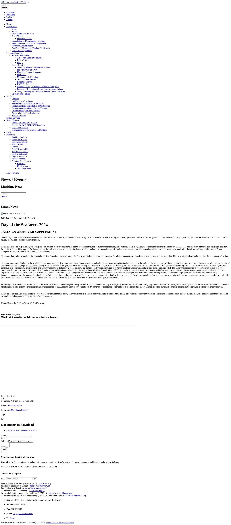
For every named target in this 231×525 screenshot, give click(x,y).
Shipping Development (21, 161)
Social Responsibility (21, 149)
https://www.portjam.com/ (36, 488)
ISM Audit (21, 74)
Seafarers (10, 96)
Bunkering (21, 163)
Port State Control (24, 82)
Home (9, 24)
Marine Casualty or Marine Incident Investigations (38, 86)
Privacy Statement (66, 523)
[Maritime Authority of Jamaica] (15, 2)
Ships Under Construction (23, 34)
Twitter (9, 19)
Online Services (13, 118)
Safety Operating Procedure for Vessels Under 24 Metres (41, 91)
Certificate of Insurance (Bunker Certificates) (31, 48)
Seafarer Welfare (19, 115)
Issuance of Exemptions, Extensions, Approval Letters (40, 89)
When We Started (19, 139)
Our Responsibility (20, 142)
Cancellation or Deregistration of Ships (28, 41)
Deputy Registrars (19, 156)
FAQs (8, 132)
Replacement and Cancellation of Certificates (31, 106)
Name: (4, 435)
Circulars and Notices (21, 94)
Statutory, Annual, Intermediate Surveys (34, 67)
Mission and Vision (20, 151)
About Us (10, 135)
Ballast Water (22, 60)
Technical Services (14, 53)
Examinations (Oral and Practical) (26, 111)
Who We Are (17, 144)
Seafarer (24, 410)
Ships (14, 29)
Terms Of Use (52, 523)
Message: (5, 447)
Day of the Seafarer (20, 127)
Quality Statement (19, 154)
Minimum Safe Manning (27, 77)
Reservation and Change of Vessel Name (29, 43)
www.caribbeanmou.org (76, 495)
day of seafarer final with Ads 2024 (22, 430)
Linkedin (10, 17)
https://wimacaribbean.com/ (60, 493)
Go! (34, 479)
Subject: (4, 441)
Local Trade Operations (22, 50)
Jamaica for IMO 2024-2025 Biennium (28, 125)
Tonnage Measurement (26, 79)
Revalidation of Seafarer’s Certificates (28, 103)
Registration (11, 26)
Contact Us (16, 147)
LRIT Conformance (25, 84)
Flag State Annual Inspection (29, 72)
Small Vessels (17, 36)
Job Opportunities (19, 137)
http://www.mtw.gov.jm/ (40, 486)
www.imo (43, 483)
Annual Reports (18, 159)
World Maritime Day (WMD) (24, 123)
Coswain (15, 98)
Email (3, 478)
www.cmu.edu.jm (37, 490)
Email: (4, 438)
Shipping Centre (24, 168)
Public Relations (15, 405)
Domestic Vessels (24, 38)
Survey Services (18, 65)
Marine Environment (20, 55)
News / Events (12, 120)
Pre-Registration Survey (27, 70)
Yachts (14, 31)
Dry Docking (22, 166)
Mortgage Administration (22, 46)
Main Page (15, 410)
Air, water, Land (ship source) (29, 58)
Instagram (10, 15)
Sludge (20, 62)
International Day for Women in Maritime (29, 130)
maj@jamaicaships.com (23, 513)
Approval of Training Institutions (25, 113)
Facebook (10, 12)
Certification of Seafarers (22, 101)
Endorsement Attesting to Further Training (29, 108)
